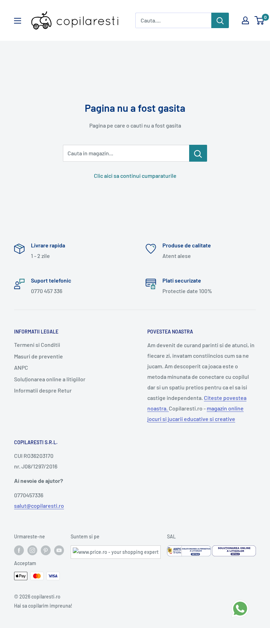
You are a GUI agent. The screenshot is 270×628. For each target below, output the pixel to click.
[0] (259, 20)
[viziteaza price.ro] (116, 550)
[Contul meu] (245, 20)
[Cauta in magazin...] (198, 153)
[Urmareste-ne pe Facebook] (19, 550)
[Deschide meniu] (17, 21)
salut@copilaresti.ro (39, 505)
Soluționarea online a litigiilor (49, 379)
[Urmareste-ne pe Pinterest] (46, 550)
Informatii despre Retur (43, 390)
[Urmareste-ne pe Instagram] (32, 550)
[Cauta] (220, 20)
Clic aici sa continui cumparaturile (135, 175)
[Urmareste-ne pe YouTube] (59, 550)
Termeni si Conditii (37, 344)
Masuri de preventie (38, 356)
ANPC (21, 367)
